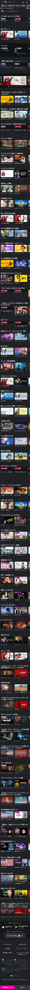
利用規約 (7, 948)
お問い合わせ (22, 944)
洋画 (28, 5)
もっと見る (16, 61)
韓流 (23, 5)
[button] (1, 8)
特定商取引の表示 (7, 952)
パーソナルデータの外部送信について (22, 953)
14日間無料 (7, 987)
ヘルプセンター (7, 944)
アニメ (18, 5)
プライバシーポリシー (22, 948)
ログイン (22, 987)
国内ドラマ (11, 5)
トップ (4, 5)
